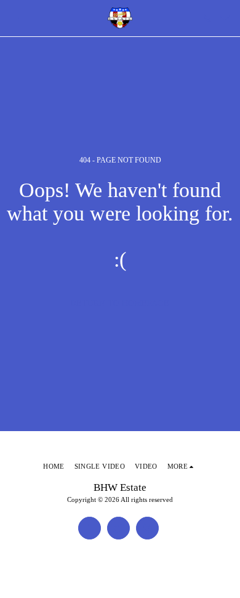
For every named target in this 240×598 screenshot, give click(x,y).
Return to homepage (120, 303)
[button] (13, 18)
